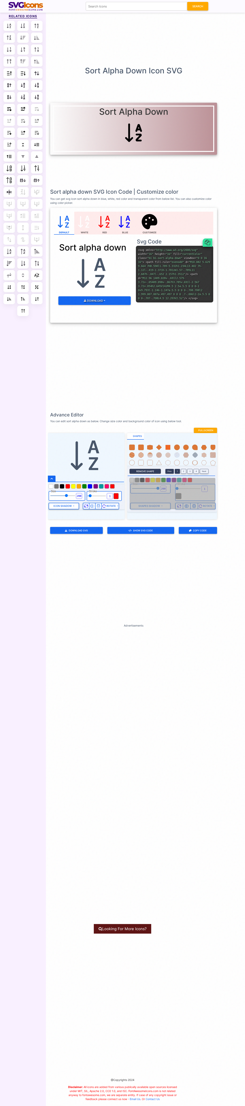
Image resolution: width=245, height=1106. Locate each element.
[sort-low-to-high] (36, 168)
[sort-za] (36, 156)
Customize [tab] (149, 232)
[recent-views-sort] (9, 228)
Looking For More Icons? (124, 929)
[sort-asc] (9, 73)
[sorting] (23, 144)
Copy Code (200, 530)
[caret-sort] (23, 275)
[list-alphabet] (23, 216)
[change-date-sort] (36, 192)
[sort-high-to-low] (23, 168)
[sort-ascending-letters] (23, 85)
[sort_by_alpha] (36, 275)
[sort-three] (9, 239)
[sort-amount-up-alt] (23, 299)
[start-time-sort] (36, 239)
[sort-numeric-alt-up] (23, 311)
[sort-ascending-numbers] (36, 85)
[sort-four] (23, 228)
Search (197, 6)
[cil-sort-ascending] (36, 251)
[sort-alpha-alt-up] (23, 287)
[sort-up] (23, 61)
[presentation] (149, 223)
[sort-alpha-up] (36, 26)
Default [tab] (64, 232)
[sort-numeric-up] (36, 49)
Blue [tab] (125, 232)
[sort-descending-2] (9, 97)
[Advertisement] (124, 39)
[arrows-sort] (36, 73)
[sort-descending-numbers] (36, 97)
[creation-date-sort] (9, 204)
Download (94, 300)
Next (204, 471)
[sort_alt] (9, 275)
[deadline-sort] (23, 204)
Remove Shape (145, 471)
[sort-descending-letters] (23, 97)
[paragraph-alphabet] (36, 216)
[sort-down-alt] (36, 38)
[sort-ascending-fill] (9, 133)
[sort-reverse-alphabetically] (9, 180)
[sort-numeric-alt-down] (36, 299)
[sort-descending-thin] (9, 121)
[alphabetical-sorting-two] (23, 192)
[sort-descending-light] (36, 121)
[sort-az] (23, 156)
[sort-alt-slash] (36, 287)
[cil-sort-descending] (9, 263)
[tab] (135, 436)
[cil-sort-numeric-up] (36, 263)
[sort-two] (23, 239)
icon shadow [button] (62, 505)
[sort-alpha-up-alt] (9, 38)
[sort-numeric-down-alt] (23, 49)
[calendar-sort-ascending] (23, 180)
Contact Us (153, 1099)
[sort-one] (36, 228)
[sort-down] (23, 38)
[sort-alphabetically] (9, 168)
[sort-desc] (23, 73)
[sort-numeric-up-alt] (9, 61)
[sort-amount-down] (36, 144)
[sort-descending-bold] (23, 109)
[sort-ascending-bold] (9, 109)
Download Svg (78, 530)
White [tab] (84, 232)
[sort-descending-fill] (23, 133)
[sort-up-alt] (36, 61)
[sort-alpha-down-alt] (23, 26)
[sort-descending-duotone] (9, 144)
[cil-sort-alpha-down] (9, 251)
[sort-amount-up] (9, 156)
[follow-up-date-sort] (9, 216)
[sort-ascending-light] (23, 121)
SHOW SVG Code (143, 530)
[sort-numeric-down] (9, 49)
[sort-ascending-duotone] (36, 133)
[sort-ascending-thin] (36, 109)
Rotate (111, 505)
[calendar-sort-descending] (36, 180)
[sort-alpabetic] (9, 192)
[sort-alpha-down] (9, 26)
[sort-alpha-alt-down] (9, 287)
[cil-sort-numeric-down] (23, 263)
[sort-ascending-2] (9, 85)
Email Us (135, 1099)
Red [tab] (104, 232)
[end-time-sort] (36, 204)
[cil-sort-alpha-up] (23, 251)
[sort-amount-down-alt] (9, 299)
